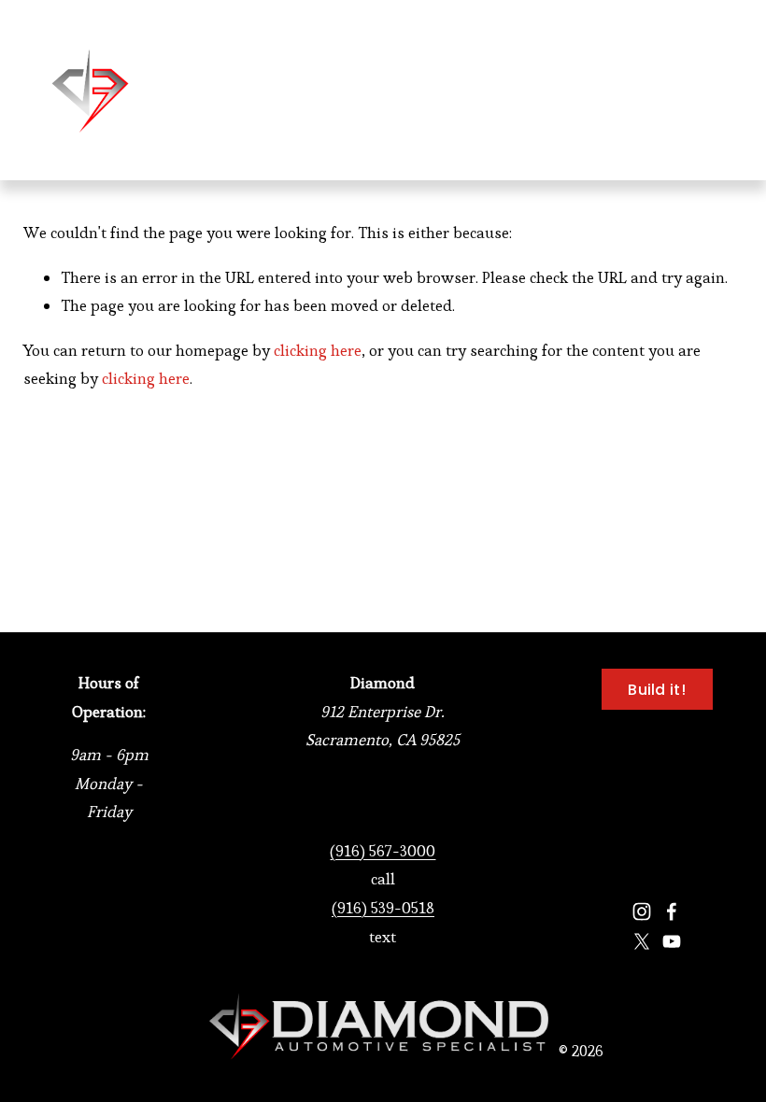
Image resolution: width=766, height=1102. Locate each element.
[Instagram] (641, 911)
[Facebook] (671, 911)
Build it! (657, 689)
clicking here (318, 350)
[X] (641, 941)
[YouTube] (671, 941)
